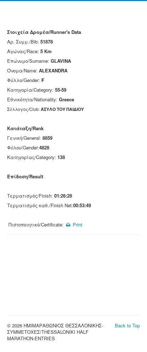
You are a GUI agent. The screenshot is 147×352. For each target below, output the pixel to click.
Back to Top (127, 325)
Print (76, 224)
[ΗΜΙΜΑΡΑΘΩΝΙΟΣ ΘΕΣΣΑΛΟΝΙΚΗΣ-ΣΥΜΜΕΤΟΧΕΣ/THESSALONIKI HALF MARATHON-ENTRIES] (73, 16)
